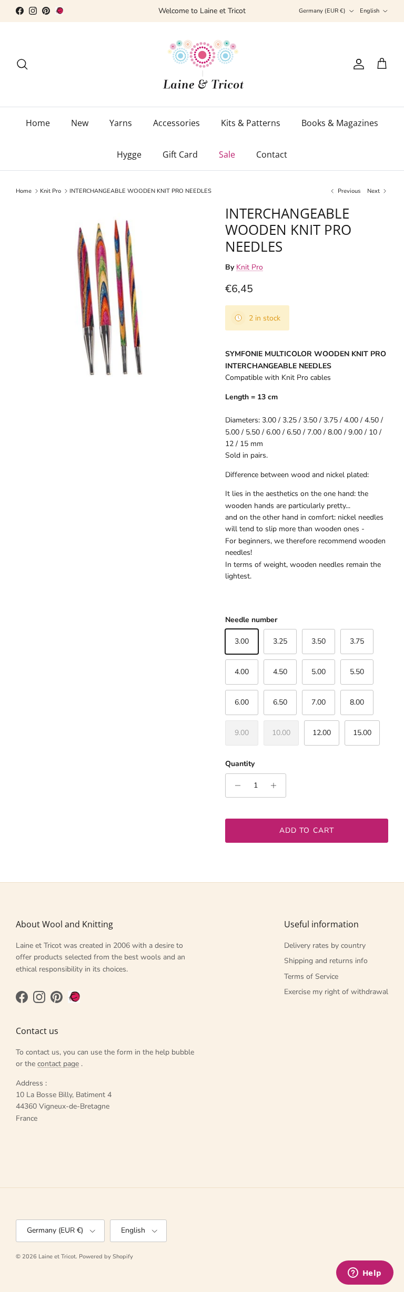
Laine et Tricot (57, 1256)
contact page (58, 1064)
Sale (227, 154)
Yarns (120, 123)
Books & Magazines (339, 123)
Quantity (240, 764)
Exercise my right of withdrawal (336, 992)
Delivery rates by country (325, 945)
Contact (271, 154)
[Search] (22, 64)
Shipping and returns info (326, 961)
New (79, 123)
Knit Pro (50, 191)
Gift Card (180, 154)
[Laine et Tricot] (202, 64)
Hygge (129, 154)
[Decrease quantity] (235, 785)
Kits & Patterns (250, 123)
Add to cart (306, 830)
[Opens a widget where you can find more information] (364, 1273)
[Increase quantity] (276, 785)
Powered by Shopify (106, 1256)
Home (38, 123)
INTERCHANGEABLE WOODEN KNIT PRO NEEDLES (140, 191)
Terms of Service (311, 976)
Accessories (176, 123)
